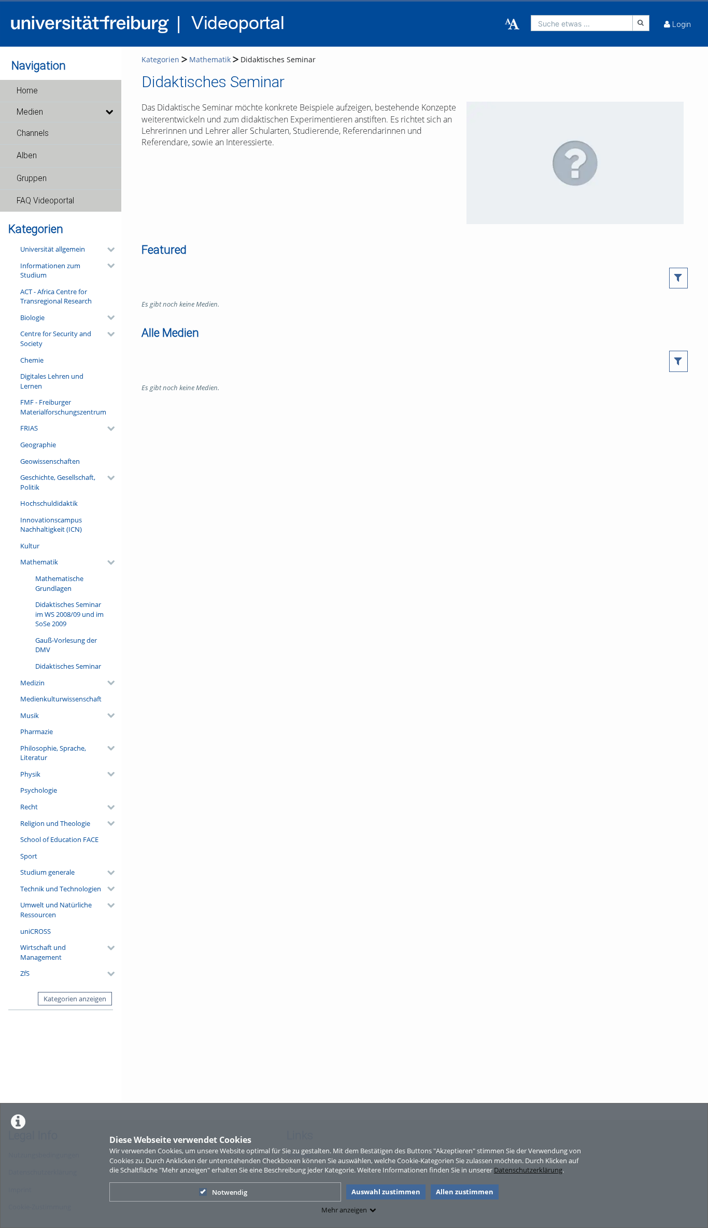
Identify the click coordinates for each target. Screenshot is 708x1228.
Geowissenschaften (50, 461)
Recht (29, 806)
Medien (30, 112)
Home (27, 90)
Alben (27, 155)
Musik (29, 715)
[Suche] (641, 23)
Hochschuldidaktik (49, 503)
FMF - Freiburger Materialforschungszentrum (63, 407)
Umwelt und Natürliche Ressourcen (56, 909)
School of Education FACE (59, 839)
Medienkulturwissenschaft (61, 698)
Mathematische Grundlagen (59, 583)
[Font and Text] (512, 24)
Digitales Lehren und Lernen (51, 381)
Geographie (38, 444)
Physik (30, 774)
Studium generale (47, 872)
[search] (582, 23)
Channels (33, 133)
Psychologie (38, 790)
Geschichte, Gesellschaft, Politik (57, 482)
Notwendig (229, 1192)
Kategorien (160, 59)
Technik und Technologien (60, 888)
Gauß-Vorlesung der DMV (66, 645)
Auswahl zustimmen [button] (385, 1191)
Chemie (32, 360)
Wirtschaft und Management (43, 952)
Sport (28, 856)
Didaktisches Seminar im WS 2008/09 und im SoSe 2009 (69, 614)
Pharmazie (36, 731)
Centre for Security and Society (55, 338)
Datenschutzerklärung (528, 1170)
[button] (60, 91)
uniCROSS (35, 931)
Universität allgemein (52, 249)
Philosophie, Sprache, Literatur (53, 753)
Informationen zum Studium (50, 270)
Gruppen (32, 178)
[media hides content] (109, 112)
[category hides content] (108, 249)
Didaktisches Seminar (68, 666)
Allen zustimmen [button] (464, 1191)
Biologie (32, 317)
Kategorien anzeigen (75, 998)
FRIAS (29, 428)
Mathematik (39, 562)
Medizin (32, 682)
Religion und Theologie (55, 823)
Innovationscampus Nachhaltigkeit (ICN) (51, 524)
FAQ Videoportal (45, 200)
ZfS (25, 973)
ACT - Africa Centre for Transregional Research (56, 296)
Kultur (29, 545)
